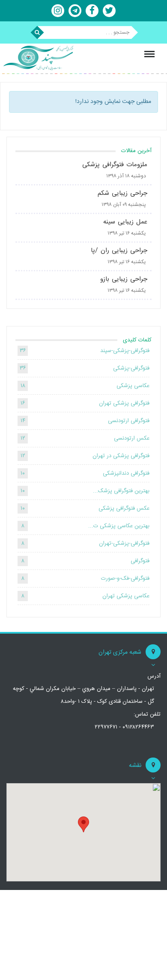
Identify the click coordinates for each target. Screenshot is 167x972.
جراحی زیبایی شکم (122, 193)
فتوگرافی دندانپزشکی (126, 473)
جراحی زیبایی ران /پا (119, 250)
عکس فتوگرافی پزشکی (123, 508)
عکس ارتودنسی (131, 438)
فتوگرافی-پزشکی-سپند (124, 350)
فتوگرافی (140, 561)
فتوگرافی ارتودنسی (128, 421)
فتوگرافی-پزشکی (131, 368)
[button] (83, 824)
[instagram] (57, 10)
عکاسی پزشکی (132, 386)
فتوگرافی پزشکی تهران (124, 403)
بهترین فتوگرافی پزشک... (121, 491)
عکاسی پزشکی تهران (125, 596)
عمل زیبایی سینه (125, 222)
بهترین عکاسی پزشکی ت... (118, 526)
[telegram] (75, 10)
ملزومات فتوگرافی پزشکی (114, 164)
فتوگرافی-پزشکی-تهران (124, 543)
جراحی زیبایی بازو (123, 279)
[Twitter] (109, 10)
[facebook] (92, 10)
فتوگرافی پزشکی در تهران (120, 456)
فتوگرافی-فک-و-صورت (125, 578)
